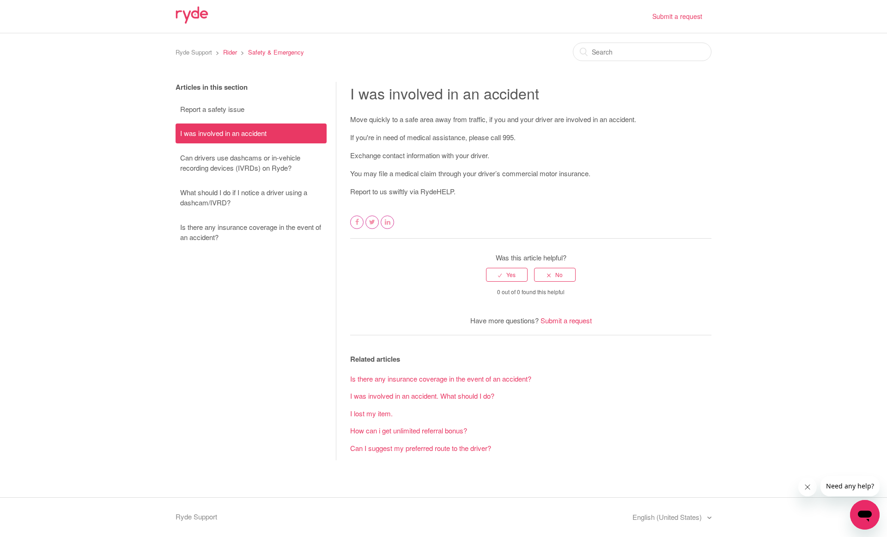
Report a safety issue (212, 109)
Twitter (372, 228)
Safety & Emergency (276, 52)
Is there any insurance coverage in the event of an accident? (250, 232)
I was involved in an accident (223, 133)
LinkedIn (387, 228)
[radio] (507, 275)
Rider (230, 52)
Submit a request (677, 16)
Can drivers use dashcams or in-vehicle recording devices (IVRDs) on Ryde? (240, 163)
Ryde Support (194, 52)
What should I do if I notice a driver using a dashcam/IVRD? (243, 197)
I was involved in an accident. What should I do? (422, 396)
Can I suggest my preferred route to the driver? (420, 448)
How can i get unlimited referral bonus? (408, 430)
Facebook (357, 228)
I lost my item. (371, 413)
